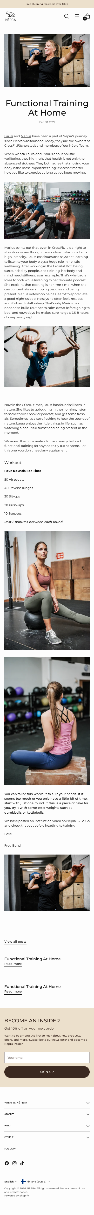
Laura (8, 136)
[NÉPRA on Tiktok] (23, 1164)
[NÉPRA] (10, 16)
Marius (26, 136)
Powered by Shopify (16, 1195)
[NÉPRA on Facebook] (7, 1164)
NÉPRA (31, 1188)
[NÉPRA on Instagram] (15, 1164)
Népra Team (78, 145)
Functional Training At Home (32, 958)
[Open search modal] (66, 16)
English (9, 1181)
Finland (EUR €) (36, 1181)
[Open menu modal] (77, 16)
